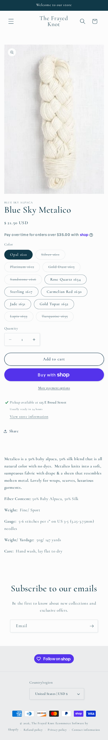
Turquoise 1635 (58, 317)
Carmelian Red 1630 (64, 291)
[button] (11, 21)
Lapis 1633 (21, 317)
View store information (29, 416)
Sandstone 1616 (26, 280)
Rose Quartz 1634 (65, 279)
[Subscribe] (92, 626)
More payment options (54, 388)
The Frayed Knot (43, 723)
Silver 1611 (53, 256)
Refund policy (33, 729)
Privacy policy (57, 729)
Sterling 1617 (21, 291)
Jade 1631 (18, 304)
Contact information (86, 729)
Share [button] (14, 431)
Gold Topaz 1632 (54, 304)
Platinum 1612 (25, 268)
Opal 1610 (18, 254)
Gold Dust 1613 (64, 268)
